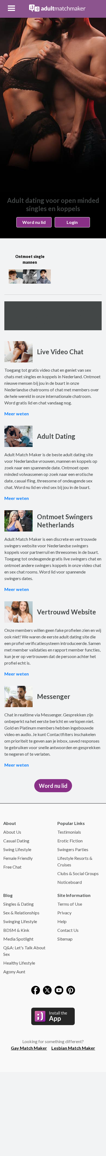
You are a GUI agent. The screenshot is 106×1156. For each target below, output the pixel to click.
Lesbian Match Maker (73, 1047)
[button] (12, 8)
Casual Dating (16, 840)
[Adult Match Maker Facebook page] (35, 989)
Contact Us (68, 930)
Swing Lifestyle (17, 849)
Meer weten (16, 413)
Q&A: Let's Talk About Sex (24, 951)
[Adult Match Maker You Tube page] (59, 989)
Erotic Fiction (70, 840)
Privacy (64, 912)
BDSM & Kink (16, 930)
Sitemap (65, 938)
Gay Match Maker (29, 1047)
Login (72, 222)
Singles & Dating (18, 903)
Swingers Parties (72, 849)
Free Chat (12, 866)
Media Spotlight (18, 938)
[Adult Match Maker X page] (47, 989)
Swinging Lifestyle (20, 921)
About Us (12, 831)
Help (62, 921)
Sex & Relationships (21, 912)
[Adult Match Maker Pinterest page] (70, 989)
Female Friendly (18, 858)
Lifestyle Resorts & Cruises (74, 861)
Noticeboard (69, 882)
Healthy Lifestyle (19, 962)
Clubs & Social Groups (78, 873)
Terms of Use (69, 903)
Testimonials (69, 831)
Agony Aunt (14, 971)
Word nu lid (34, 222)
